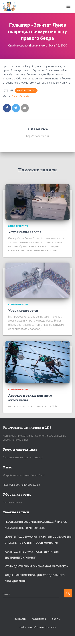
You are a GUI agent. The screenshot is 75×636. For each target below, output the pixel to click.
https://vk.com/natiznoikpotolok (21, 484)
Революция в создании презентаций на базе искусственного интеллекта (36, 524)
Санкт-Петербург (26, 90)
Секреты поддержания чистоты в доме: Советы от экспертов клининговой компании (38, 539)
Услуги (56, 619)
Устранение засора (25, 232)
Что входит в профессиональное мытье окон (36, 566)
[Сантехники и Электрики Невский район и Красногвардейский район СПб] (11, 6)
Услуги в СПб (39, 619)
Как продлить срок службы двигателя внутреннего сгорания (32, 554)
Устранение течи (23, 310)
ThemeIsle (50, 627)
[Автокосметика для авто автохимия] (37, 361)
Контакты (20, 619)
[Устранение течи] (37, 280)
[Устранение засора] (37, 201)
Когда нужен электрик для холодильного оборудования (35, 578)
